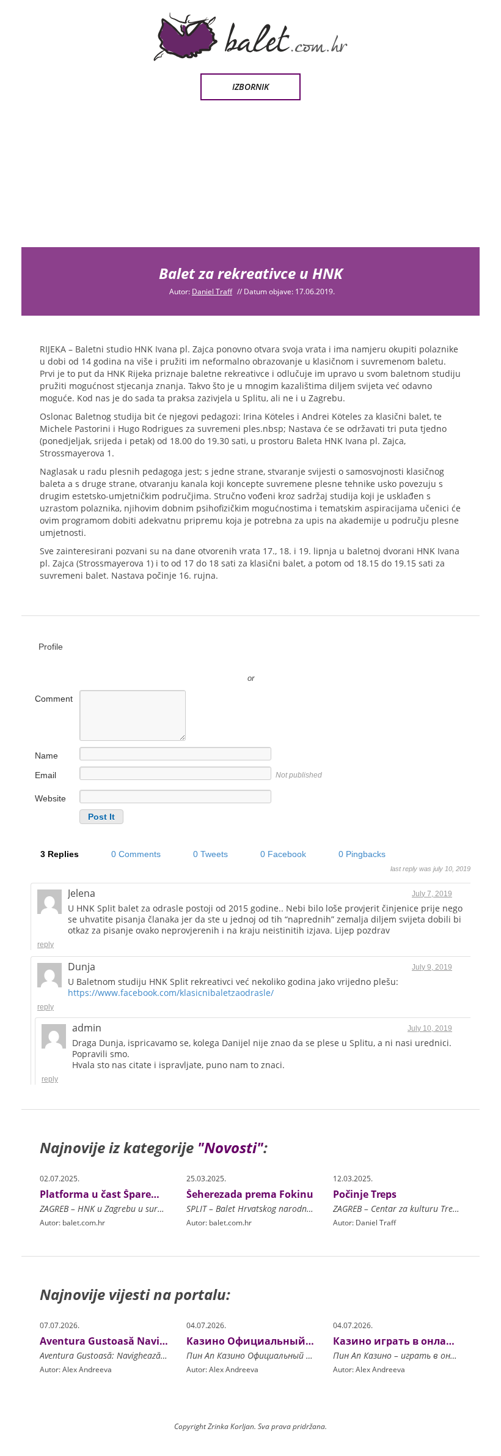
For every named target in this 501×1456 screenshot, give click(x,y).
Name (46, 755)
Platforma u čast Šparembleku (114, 1194)
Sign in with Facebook (305, 660)
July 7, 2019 (432, 894)
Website (50, 798)
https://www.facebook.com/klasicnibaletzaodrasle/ (171, 992)
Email (45, 775)
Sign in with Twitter (195, 660)
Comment (54, 699)
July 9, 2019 (432, 967)
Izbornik (250, 86)
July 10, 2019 (430, 1028)
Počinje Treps (365, 1194)
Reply (45, 944)
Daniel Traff (212, 291)
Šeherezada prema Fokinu (249, 1194)
